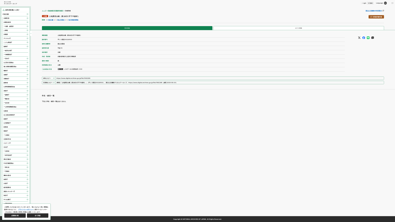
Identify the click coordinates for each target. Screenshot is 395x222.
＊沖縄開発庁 (8, 54)
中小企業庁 (7, 199)
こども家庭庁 (8, 42)
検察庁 (6, 119)
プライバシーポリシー (25, 209)
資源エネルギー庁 (9, 191)
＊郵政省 (6, 99)
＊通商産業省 (8, 203)
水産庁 (6, 183)
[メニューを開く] (392, 3)
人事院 (6, 30)
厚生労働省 (7, 159)
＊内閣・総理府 (9, 26)
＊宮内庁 (6, 58)
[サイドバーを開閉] (31, 33)
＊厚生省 (6, 167)
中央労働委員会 (9, 163)
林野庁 (6, 179)
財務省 (6, 127)
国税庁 (6, 131)
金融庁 (6, 74)
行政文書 (50, 20)
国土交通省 (60, 20)
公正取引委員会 (9, 62)
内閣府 (6, 34)
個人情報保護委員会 (10, 66)
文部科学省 (7, 139)
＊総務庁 (6, 95)
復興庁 (6, 46)
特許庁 (6, 195)
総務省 (6, 82)
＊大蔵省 (6, 135)
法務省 (6, 111)
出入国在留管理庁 (9, 115)
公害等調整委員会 (9, 86)
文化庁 (6, 147)
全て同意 (38, 215)
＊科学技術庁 (8, 155)
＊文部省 (6, 151)
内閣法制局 (7, 22)
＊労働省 (6, 171)
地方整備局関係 (73, 20)
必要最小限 (15, 215)
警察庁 (6, 70)
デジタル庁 (7, 38)
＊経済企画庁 (8, 50)
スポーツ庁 (7, 143)
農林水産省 (7, 175)
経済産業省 (7, 187)
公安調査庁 (7, 123)
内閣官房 (6, 18)
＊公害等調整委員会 (10, 107)
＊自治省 (6, 103)
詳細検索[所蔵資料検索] (55, 11)
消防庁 (6, 91)
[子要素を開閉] (27, 14)
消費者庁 (6, 78)
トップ (44, 11)
